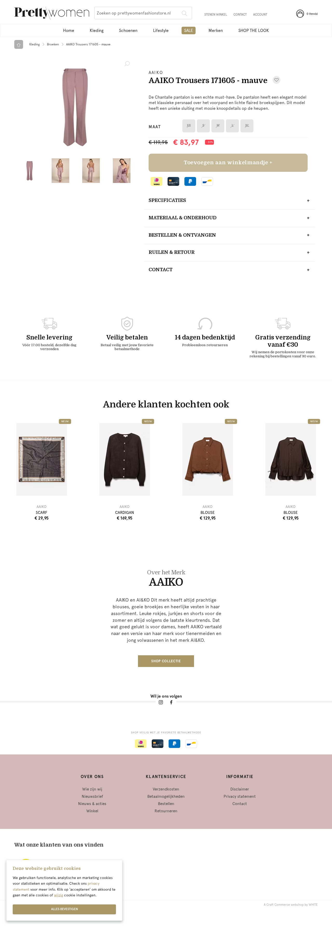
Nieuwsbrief (92, 796)
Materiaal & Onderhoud (183, 217)
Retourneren (166, 811)
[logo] (51, 14)
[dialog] (64, 890)
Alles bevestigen (64, 909)
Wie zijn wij (92, 789)
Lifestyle (161, 30)
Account (260, 14)
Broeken (53, 44)
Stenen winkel (215, 14)
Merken (216, 30)
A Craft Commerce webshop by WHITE (291, 904)
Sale (188, 30)
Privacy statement (240, 796)
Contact (240, 14)
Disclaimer (239, 789)
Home (68, 30)
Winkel (92, 811)
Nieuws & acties (92, 803)
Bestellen (166, 803)
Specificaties (167, 200)
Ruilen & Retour (172, 252)
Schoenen (128, 30)
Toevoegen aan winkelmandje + (228, 163)
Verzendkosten (166, 789)
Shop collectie (166, 661)
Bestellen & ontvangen (182, 235)
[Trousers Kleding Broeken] (75, 106)
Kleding (96, 30)
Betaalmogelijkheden (166, 796)
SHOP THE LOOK (253, 30)
